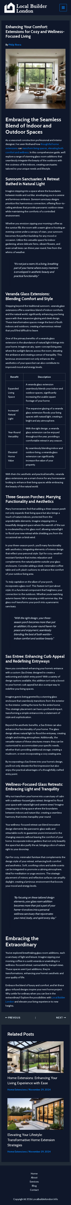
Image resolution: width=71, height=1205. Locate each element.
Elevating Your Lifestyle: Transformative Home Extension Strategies (31, 1140)
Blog (34, 1185)
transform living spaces (34, 148)
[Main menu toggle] (63, 7)
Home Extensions (17, 1089)
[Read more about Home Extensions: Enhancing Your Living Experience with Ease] (35, 1056)
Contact (34, 1189)
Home (34, 1173)
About (34, 1177)
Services (34, 1181)
